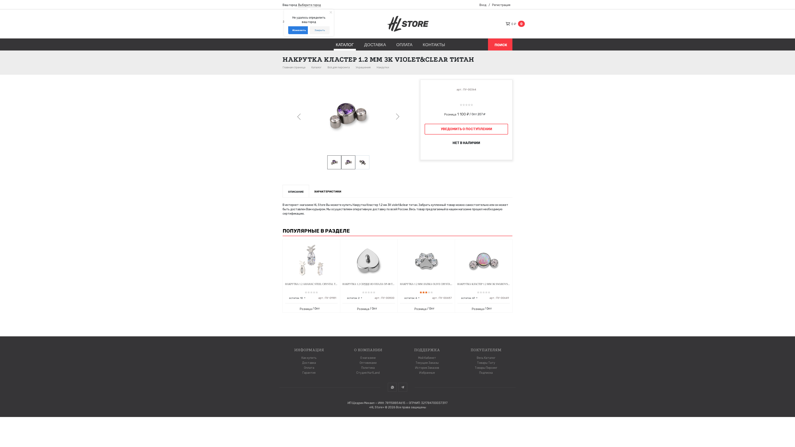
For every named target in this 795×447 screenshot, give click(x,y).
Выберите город (309, 5)
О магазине (368, 358)
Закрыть (320, 30)
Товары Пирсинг (486, 368)
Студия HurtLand (368, 373)
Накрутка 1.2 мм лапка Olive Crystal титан (430, 284)
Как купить (309, 358)
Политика (368, 368)
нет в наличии (466, 143)
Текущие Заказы (427, 363)
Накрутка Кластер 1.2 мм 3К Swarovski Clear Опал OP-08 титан (500, 284)
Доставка (375, 44)
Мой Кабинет (427, 358)
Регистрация (501, 5)
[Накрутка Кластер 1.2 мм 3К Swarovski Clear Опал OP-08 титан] (483, 261)
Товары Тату (486, 363)
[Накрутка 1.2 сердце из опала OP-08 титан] (368, 261)
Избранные (427, 373)
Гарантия (309, 373)
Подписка (486, 373)
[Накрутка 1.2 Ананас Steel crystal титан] (311, 261)
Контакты (434, 44)
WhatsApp (392, 387)
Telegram (402, 387)
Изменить (299, 30)
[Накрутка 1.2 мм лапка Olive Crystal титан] (426, 261)
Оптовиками (368, 363)
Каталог (345, 44)
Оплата (404, 44)
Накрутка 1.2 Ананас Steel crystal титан (313, 284)
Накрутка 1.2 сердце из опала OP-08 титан (370, 284)
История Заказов (427, 368)
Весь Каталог (486, 358)
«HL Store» (377, 407)
